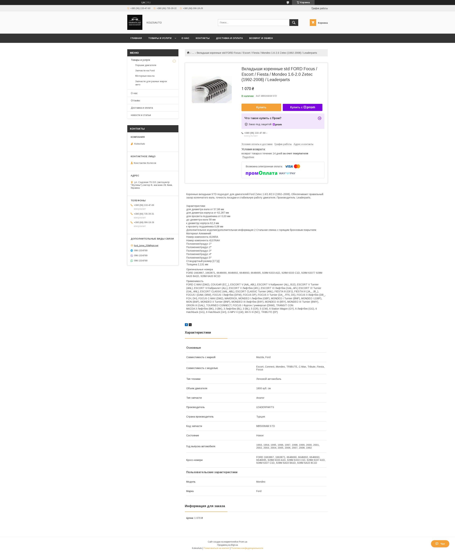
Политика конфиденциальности (247, 548)
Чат (443, 543)
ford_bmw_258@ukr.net (146, 245)
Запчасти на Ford (145, 70)
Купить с (296, 107)
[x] (190, 325)
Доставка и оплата (229, 38)
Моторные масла (144, 76)
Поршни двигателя (145, 65)
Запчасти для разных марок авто (151, 83)
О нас (185, 38)
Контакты (203, 38)
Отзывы (135, 100)
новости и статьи (141, 115)
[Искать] (293, 22)
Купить (261, 107)
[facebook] (186, 325)
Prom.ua (243, 542)
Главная (136, 38)
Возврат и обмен (261, 38)
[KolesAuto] (134, 29)
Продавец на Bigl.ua (227, 545)
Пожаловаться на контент (216, 548)
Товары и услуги (160, 38)
